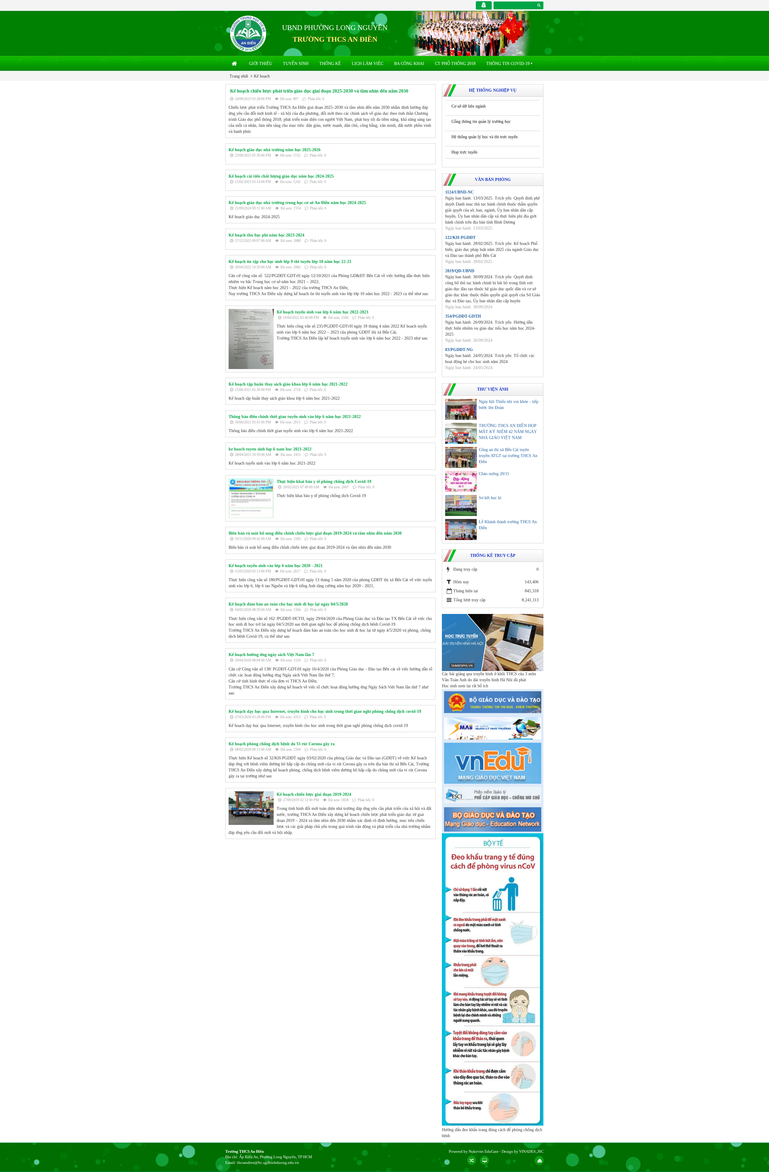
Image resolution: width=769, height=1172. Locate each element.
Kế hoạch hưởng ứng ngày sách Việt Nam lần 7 (271, 654)
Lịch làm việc (367, 63)
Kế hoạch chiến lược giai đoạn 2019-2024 (314, 794)
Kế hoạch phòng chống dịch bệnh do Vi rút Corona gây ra (282, 744)
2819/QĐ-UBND (459, 271)
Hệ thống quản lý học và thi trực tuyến (484, 137)
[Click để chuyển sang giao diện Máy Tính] (484, 1160)
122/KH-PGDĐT (460, 237)
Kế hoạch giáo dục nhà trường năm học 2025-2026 (275, 150)
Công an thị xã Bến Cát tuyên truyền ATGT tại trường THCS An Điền (508, 455)
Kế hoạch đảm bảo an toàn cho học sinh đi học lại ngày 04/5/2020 (288, 604)
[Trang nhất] (235, 64)
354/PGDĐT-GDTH (463, 316)
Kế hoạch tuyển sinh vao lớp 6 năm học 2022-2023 (322, 312)
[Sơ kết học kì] (461, 505)
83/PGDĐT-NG (459, 349)
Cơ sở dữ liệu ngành (468, 106)
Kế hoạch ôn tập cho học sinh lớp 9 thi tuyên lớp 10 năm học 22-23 (290, 261)
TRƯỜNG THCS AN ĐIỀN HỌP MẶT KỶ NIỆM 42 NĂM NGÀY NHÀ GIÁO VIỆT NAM (507, 431)
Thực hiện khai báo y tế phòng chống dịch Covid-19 (324, 481)
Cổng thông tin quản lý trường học (481, 121)
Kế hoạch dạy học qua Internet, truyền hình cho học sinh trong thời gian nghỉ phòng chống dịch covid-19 (325, 711)
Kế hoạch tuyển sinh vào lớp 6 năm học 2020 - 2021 (276, 565)
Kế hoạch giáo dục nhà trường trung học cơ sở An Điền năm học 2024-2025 (297, 202)
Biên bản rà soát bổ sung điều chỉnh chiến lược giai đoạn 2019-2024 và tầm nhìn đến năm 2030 (315, 533)
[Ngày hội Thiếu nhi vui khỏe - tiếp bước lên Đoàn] (461, 409)
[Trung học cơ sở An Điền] (248, 33)
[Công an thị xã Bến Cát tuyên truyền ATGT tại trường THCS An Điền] (461, 457)
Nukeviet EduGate (484, 1151)
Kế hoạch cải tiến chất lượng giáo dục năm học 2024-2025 (281, 176)
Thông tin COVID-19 (508, 63)
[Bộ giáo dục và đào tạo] (492, 702)
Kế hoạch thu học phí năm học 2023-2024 (266, 235)
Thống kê (330, 63)
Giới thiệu (260, 63)
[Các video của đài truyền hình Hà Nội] (492, 642)
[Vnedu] (492, 763)
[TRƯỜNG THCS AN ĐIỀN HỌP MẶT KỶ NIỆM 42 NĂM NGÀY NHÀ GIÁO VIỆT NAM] (461, 433)
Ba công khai (409, 63)
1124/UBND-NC (459, 192)
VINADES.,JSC (531, 1151)
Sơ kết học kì (490, 498)
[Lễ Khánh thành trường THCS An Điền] (461, 529)
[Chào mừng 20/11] (461, 481)
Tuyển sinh (296, 63)
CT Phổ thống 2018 (455, 63)
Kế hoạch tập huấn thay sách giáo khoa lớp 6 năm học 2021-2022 (288, 384)
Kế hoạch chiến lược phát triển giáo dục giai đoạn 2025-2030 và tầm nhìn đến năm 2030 (319, 90)
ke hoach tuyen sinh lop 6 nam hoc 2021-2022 (270, 449)
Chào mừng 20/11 (494, 474)
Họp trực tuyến (464, 152)
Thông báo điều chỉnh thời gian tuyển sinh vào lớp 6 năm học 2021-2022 (295, 416)
